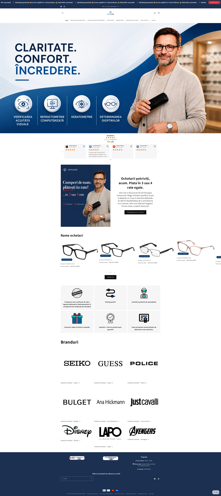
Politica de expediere (131, 493)
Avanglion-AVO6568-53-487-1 (184, 258)
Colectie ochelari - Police (136, 383)
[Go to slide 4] (110, 159)
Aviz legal (151, 493)
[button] (63, 13)
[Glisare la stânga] (107, 272)
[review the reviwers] (83, 147)
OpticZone (73, 493)
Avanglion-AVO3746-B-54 (144, 260)
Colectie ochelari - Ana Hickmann (105, 421)
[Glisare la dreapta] (114, 272)
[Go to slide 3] (109, 159)
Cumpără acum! (214, 2)
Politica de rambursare (92, 493)
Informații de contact (143, 493)
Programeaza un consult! (135, 212)
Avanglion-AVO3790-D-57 (105, 260)
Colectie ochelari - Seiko (69, 383)
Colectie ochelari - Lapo (102, 447)
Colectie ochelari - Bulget (69, 421)
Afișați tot (110, 277)
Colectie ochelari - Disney (69, 440)
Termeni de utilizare (119, 493)
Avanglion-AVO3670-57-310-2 (67, 264)
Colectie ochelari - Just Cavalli (138, 421)
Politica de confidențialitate (106, 493)
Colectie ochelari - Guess (102, 383)
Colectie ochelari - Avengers (137, 439)
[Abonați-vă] (91, 478)
